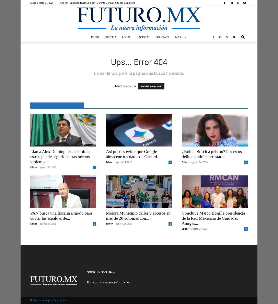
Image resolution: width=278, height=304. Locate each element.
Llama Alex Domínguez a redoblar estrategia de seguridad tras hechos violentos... (60, 156)
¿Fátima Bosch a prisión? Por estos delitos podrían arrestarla (212, 154)
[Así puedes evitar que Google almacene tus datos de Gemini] (139, 130)
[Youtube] (245, 3)
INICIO (95, 37)
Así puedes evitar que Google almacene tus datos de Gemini (131, 154)
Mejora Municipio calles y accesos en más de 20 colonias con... (138, 216)
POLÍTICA (110, 37)
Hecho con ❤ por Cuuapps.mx (50, 300)
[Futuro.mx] (139, 19)
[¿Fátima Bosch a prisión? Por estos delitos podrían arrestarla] (215, 130)
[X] (238, 3)
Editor (33, 167)
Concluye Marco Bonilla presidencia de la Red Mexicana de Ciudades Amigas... (213, 218)
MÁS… (179, 37)
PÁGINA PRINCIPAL (151, 86)
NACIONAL (143, 37)
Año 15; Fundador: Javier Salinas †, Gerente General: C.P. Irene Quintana (97, 2)
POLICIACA (163, 37)
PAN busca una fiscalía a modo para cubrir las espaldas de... (61, 216)
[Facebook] (224, 3)
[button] (243, 38)
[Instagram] (231, 3)
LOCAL (126, 37)
